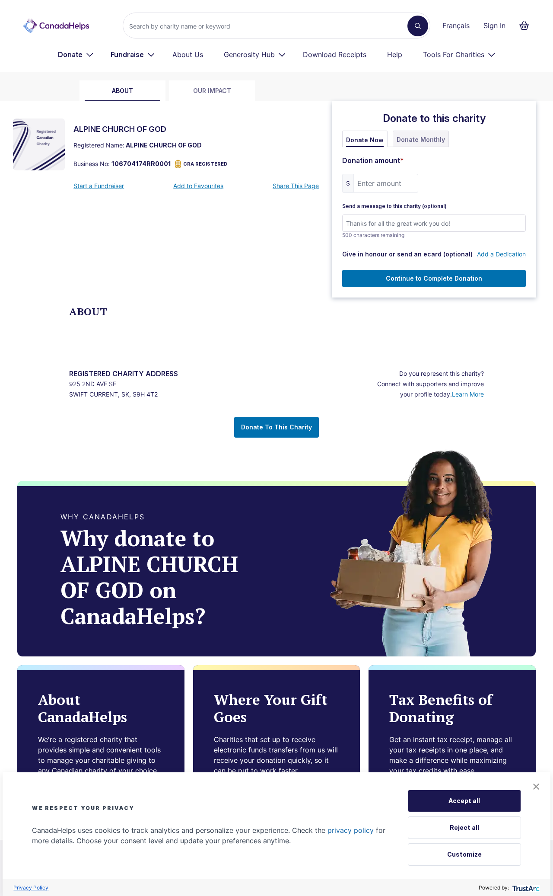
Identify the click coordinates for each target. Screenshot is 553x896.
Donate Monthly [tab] (421, 139)
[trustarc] (525, 887)
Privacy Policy (30, 887)
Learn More (468, 394)
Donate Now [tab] (365, 140)
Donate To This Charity (276, 427)
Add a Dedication (501, 254)
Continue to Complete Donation (434, 278)
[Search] (417, 26)
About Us (187, 54)
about (122, 90)
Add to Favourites (198, 185)
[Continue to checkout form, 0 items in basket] (527, 25)
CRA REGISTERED (205, 164)
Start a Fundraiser (98, 185)
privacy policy (350, 830)
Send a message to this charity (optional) (394, 206)
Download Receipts (334, 54)
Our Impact (212, 90)
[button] (536, 786)
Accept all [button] (464, 800)
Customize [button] (464, 854)
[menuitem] (75, 54)
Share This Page (296, 185)
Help (394, 54)
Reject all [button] (464, 827)
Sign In (494, 25)
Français (456, 25)
